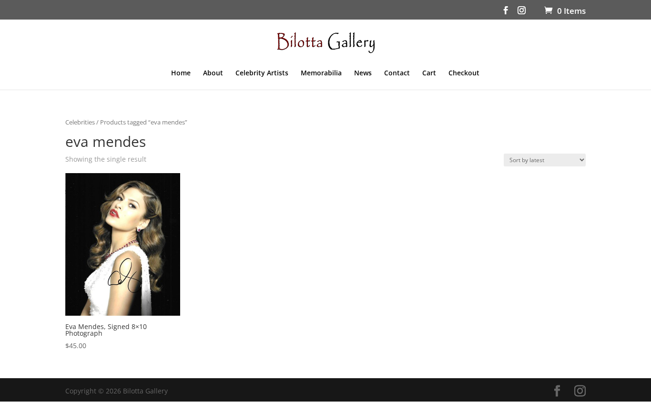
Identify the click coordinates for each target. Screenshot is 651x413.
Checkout (463, 73)
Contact (397, 73)
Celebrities (80, 122)
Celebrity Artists (261, 73)
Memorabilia (321, 73)
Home (181, 73)
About (213, 73)
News (363, 73)
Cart (429, 73)
